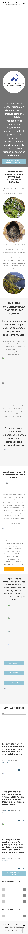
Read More (5, 762)
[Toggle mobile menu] (25, 6)
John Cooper (7, 760)
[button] (3, 889)
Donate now (21, 930)
